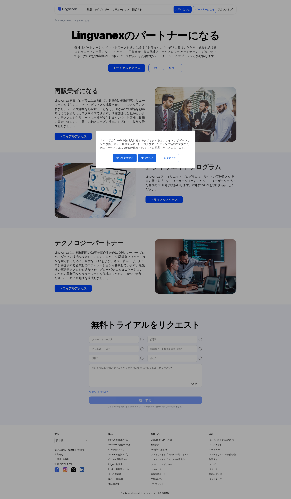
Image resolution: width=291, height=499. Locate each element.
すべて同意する (124, 157)
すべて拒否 (147, 157)
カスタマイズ (168, 157)
